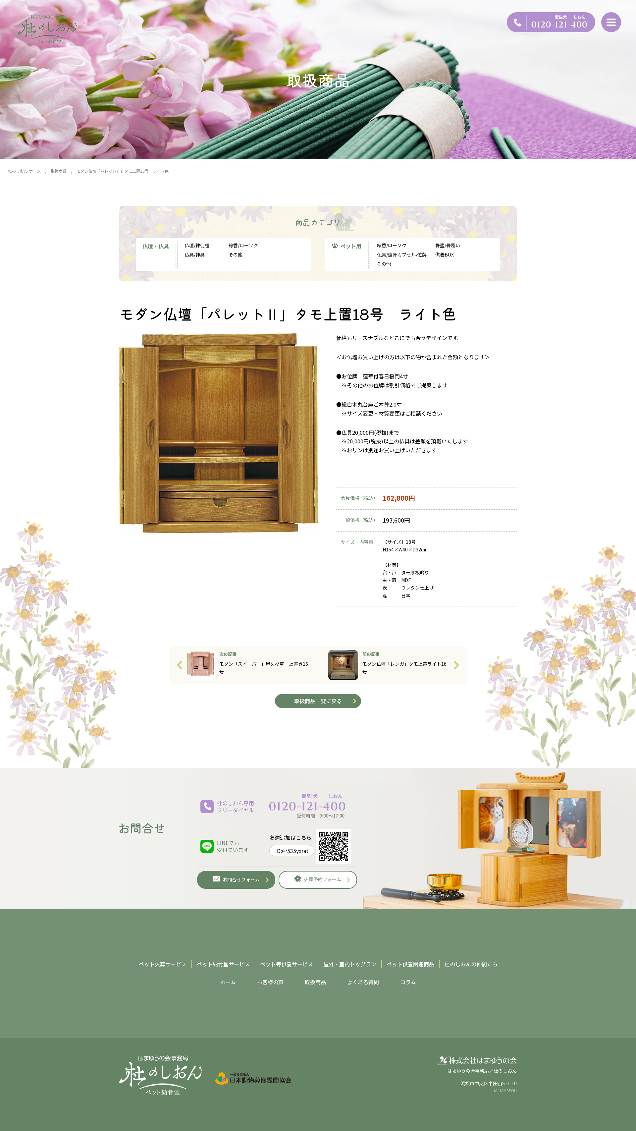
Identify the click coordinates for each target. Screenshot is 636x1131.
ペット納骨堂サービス (223, 964)
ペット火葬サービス (162, 964)
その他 (235, 254)
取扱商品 (315, 982)
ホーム (228, 982)
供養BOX (444, 254)
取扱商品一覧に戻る (318, 701)
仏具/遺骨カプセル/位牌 (402, 254)
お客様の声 (270, 982)
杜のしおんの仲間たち (471, 964)
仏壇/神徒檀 (197, 245)
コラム (408, 982)
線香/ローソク (243, 245)
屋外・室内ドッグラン (349, 964)
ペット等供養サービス (286, 964)
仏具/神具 (195, 254)
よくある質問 (363, 982)
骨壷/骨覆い (447, 245)
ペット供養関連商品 (410, 964)
